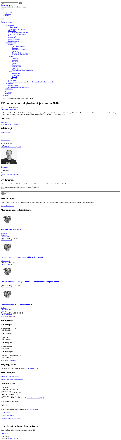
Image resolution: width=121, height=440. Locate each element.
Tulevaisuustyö (5, 236)
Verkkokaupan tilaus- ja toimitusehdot (12, 379)
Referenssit (15, 75)
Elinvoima (15, 60)
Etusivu (3, 98)
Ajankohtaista (9, 83)
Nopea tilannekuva (14, 39)
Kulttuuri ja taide (17, 66)
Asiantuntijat (16, 73)
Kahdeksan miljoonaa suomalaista (18, 87)
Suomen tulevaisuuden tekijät (17, 34)
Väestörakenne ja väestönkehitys (10, 124)
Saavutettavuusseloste (7, 415)
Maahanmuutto (16, 65)
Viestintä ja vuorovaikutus (20, 54)
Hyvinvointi (15, 68)
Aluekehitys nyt (9, 26)
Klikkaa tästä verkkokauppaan (10, 376)
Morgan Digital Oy (13, 438)
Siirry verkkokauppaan (7, 206)
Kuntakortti (11, 37)
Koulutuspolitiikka (6, 309)
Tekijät (10, 72)
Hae (3, 9)
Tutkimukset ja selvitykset (20, 49)
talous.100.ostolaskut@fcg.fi (35, 398)
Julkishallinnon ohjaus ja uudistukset (23, 70)
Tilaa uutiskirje (5, 433)
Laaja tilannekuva (13, 41)
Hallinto (3, 308)
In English (8, 14)
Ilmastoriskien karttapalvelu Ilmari (18, 32)
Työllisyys (15, 61)
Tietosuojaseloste (6, 412)
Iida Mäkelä (5, 133)
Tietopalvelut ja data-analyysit (21, 53)
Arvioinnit (15, 48)
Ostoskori (7, 15)
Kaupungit (4, 235)
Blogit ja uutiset (13, 85)
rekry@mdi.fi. (34, 409)
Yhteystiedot (8, 12)
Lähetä (3, 194)
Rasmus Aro (5, 140)
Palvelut (10, 44)
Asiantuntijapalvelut (10, 43)
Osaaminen (4, 311)
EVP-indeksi (12, 31)
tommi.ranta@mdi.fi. (32, 368)
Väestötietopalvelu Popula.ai (16, 29)
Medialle (14, 77)
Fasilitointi (15, 51)
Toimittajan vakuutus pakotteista (10, 419)
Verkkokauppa (9, 89)
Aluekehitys (15, 58)
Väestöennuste (12, 27)
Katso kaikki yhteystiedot (8, 360)
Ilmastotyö (15, 63)
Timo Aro (4, 167)
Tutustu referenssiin (6, 240)
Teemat (10, 56)
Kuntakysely (12, 36)
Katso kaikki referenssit (8, 316)
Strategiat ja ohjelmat (18, 46)
